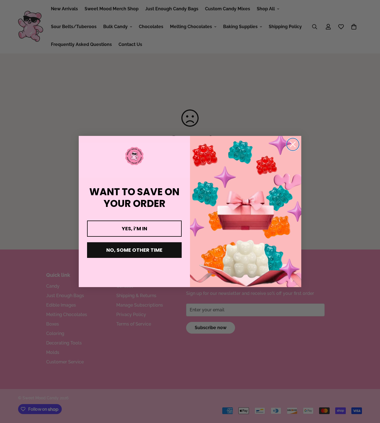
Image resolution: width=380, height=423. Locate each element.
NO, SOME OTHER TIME (134, 249)
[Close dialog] (293, 144)
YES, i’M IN (134, 228)
